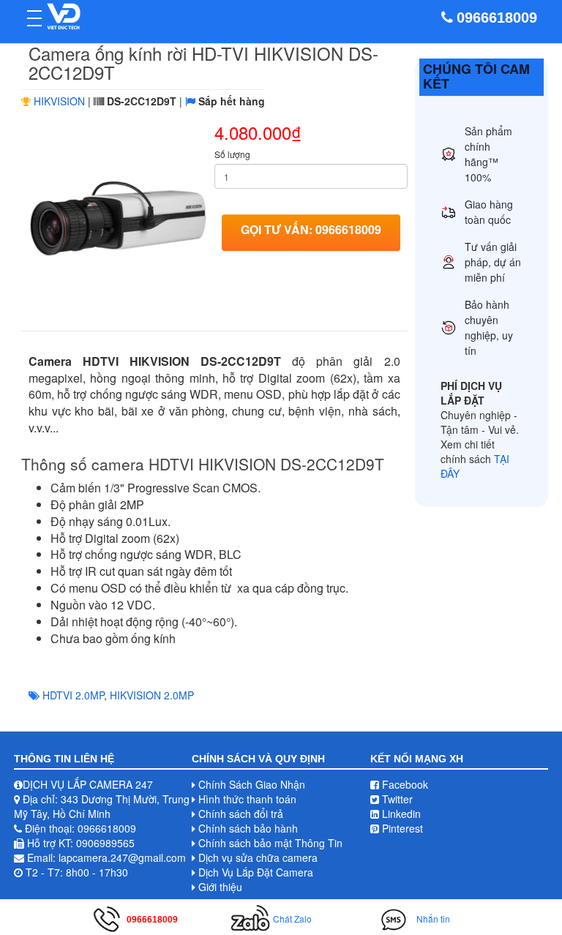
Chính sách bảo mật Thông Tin (270, 843)
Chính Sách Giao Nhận (251, 784)
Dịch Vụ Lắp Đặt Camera (255, 872)
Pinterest (401, 828)
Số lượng (232, 154)
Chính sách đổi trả (240, 813)
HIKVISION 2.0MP (152, 695)
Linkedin (400, 813)
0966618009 (497, 18)
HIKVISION (59, 101)
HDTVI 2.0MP (73, 695)
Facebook (403, 784)
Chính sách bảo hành (248, 828)
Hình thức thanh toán (247, 799)
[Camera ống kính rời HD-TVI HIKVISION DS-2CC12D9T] (117, 215)
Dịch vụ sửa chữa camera (258, 857)
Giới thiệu (220, 886)
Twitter (396, 799)
